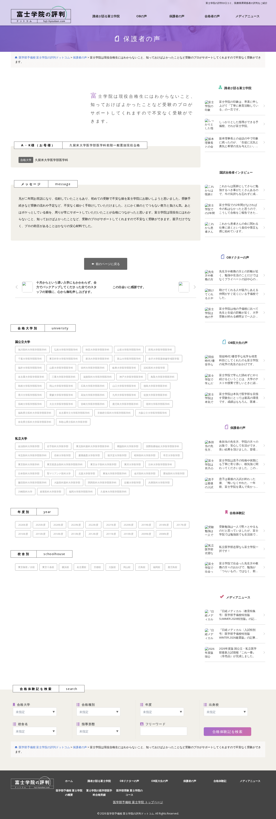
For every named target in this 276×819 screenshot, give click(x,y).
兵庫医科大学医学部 (159, 482)
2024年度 (58, 524)
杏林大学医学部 (62, 455)
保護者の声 (176, 16)
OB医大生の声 (238, 343)
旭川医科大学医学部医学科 (32, 349)
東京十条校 (48, 567)
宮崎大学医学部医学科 (93, 404)
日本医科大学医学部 (28, 473)
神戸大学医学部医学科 (131, 376)
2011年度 (111, 533)
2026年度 (23, 524)
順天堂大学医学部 (117, 455)
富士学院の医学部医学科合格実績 (99, 792)
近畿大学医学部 (132, 482)
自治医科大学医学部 (28, 446)
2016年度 (23, 533)
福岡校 (156, 567)
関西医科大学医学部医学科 (102, 482)
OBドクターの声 (237, 257)
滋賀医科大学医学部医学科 (97, 376)
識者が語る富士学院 (106, 16)
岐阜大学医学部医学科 (124, 367)
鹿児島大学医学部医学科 (125, 404)
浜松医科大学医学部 (154, 367)
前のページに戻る (108, 264)
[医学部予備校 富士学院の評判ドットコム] (41, 14)
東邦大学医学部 (132, 464)
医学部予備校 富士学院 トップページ (138, 802)
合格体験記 (237, 513)
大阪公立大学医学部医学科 (152, 412)
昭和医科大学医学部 (144, 455)
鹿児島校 (172, 567)
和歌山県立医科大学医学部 (73, 421)
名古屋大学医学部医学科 (31, 376)
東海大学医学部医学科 (115, 473)
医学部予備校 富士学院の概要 (69, 792)
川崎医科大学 (25, 491)
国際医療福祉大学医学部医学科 (162, 446)
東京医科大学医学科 (28, 464)
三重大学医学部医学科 (63, 376)
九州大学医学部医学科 (124, 394)
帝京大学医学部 (171, 455)
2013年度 (76, 533)
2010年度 (128, 533)
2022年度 (93, 524)
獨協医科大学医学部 (127, 446)
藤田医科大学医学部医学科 (32, 482)
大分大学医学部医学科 (61, 404)
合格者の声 (212, 16)
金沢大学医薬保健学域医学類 (163, 358)
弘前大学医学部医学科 (66, 349)
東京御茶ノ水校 (26, 567)
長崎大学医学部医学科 (30, 404)
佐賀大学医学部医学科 (155, 394)
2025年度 (40, 524)
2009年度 (146, 533)
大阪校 (112, 567)
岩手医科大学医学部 (57, 446)
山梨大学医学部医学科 (61, 367)
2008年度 (164, 533)
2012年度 (93, 533)
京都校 (97, 567)
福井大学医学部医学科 (30, 367)
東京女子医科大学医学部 (103, 464)
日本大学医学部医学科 (160, 464)
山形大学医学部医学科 (129, 349)
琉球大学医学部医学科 (158, 404)
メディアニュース (247, 16)
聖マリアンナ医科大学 (59, 473)
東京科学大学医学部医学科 (63, 358)
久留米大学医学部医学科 (113, 491)
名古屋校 (81, 567)
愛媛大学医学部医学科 (61, 394)
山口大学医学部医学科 (124, 385)
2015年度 (40, 533)
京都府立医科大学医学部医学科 (114, 412)
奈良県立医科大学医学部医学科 (34, 421)
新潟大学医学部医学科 (97, 358)
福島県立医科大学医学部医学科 (34, 412)
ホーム (69, 781)
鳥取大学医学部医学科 (162, 376)
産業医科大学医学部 (50, 491)
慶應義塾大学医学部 (89, 455)
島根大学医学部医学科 (30, 385)
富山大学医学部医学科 (129, 358)
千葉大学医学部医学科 (30, 358)
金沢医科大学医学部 (144, 473)
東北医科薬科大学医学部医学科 (92, 446)
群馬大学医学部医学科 (160, 349)
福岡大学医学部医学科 (81, 491)
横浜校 (65, 567)
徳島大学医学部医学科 (155, 385)
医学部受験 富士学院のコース (129, 792)
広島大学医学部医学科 (93, 385)
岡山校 (126, 567)
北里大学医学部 (86, 473)
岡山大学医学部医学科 (61, 385)
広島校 (141, 567)
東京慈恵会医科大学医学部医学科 (65, 464)
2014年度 (58, 533)
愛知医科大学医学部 (174, 473)
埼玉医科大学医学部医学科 (32, 455)
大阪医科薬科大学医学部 (67, 482)
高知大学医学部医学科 (93, 394)
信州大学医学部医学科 (93, 367)
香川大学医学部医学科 (30, 394)
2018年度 (164, 524)
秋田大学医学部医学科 (97, 349)
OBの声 (141, 16)
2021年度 (111, 524)
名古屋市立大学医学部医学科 (74, 412)
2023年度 (76, 524)
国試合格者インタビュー (236, 172)
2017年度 (181, 524)
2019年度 (146, 524)
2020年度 (128, 524)
